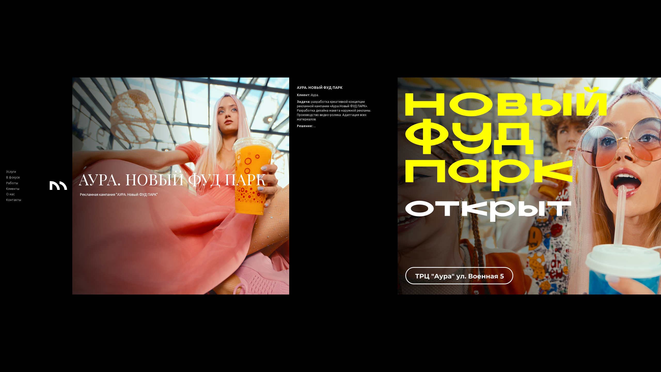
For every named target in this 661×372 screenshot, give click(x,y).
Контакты (13, 200)
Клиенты (12, 188)
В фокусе (13, 177)
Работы (12, 183)
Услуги (11, 171)
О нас (10, 194)
